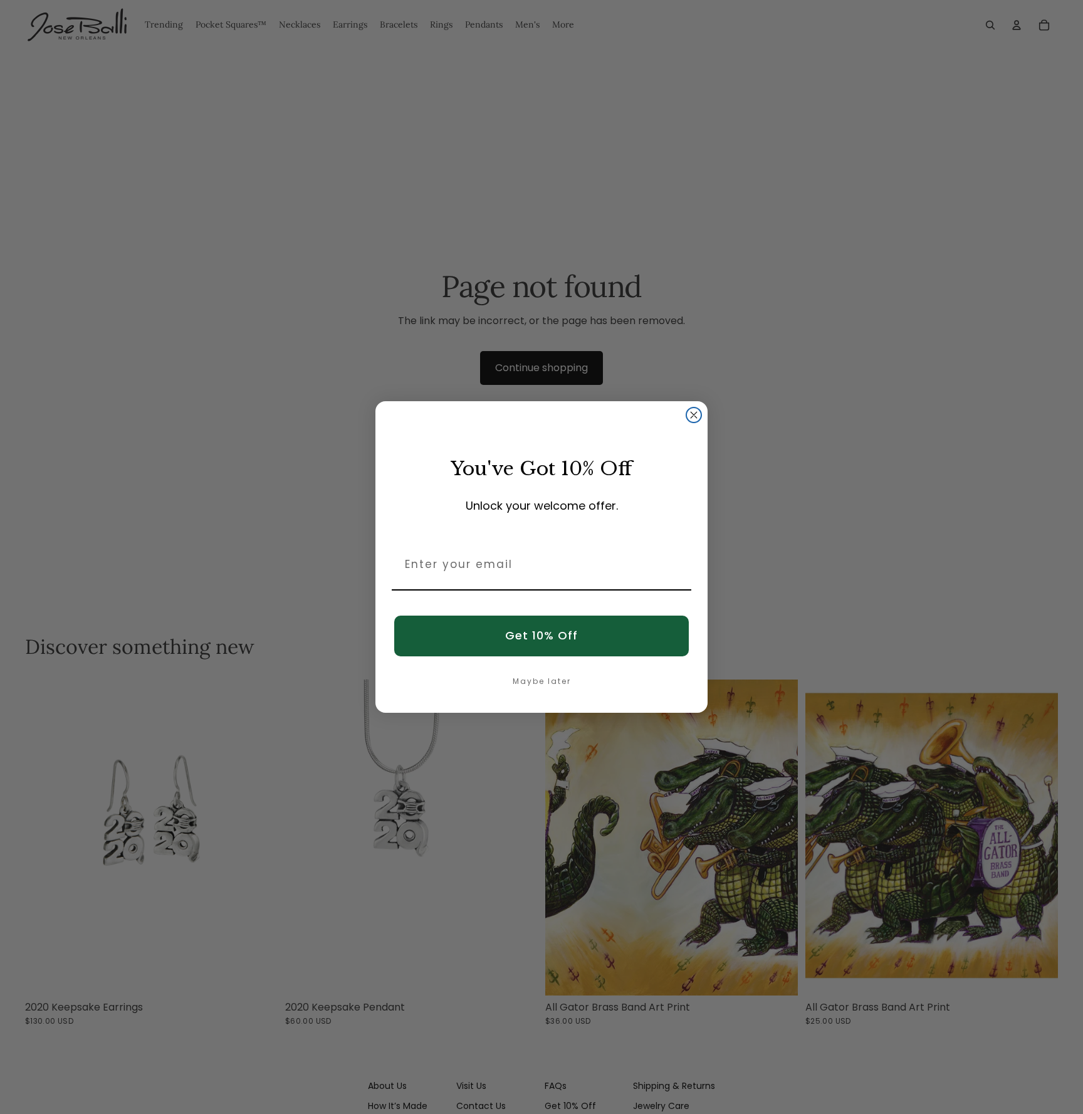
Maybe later (542, 681)
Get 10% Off (541, 635)
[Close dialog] (693, 415)
